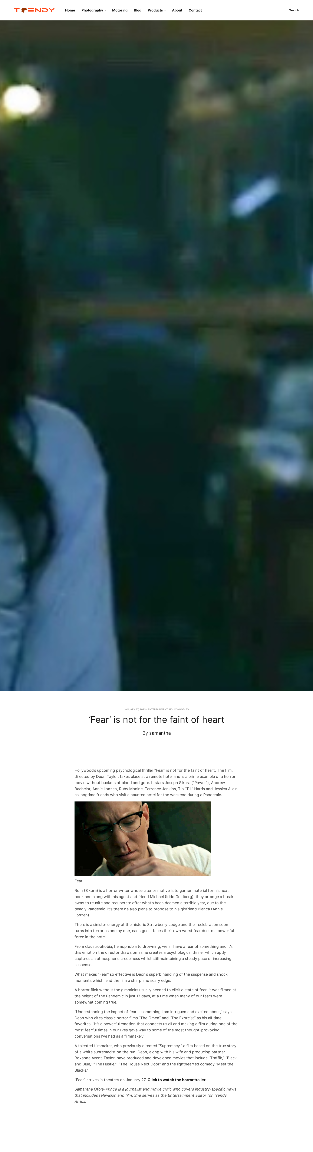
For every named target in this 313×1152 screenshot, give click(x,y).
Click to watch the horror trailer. (177, 1080)
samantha (160, 733)
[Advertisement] (152, 755)
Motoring (120, 10)
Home (70, 10)
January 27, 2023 (135, 709)
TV (187, 709)
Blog (137, 10)
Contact (195, 10)
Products (155, 10)
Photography (92, 10)
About (177, 10)
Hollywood (177, 709)
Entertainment (158, 709)
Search (294, 10)
